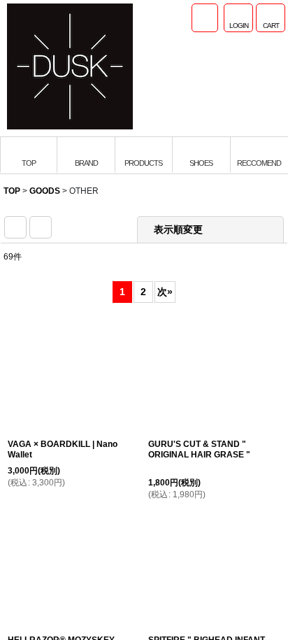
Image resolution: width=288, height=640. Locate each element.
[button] (205, 17)
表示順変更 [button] (179, 229)
